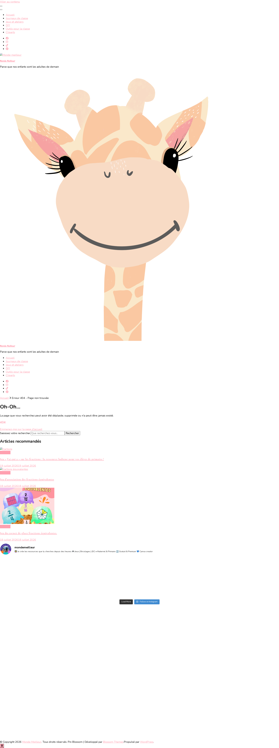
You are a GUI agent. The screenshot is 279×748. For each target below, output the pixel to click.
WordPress (146, 742)
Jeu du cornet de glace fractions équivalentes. (28, 533)
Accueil (10, 15)
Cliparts (10, 32)
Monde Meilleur (7, 60)
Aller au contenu (10, 1)
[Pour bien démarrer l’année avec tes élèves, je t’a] (34, 577)
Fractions (5, 452)
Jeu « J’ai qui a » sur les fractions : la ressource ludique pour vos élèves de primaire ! (52, 459)
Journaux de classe (17, 18)
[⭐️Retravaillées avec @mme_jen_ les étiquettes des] (104, 577)
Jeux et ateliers (15, 22)
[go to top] (2, 746)
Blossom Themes (113, 742)
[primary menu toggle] (1, 6)
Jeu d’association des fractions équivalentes (27, 479)
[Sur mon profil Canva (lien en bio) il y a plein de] (174, 577)
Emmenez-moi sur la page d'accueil (21, 429)
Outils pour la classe (18, 29)
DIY (8, 25)
